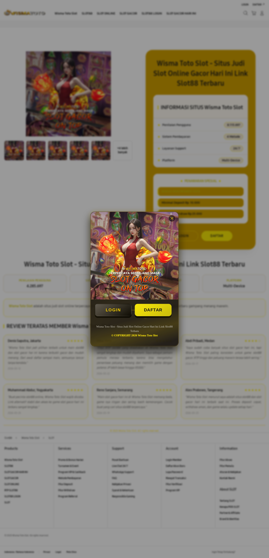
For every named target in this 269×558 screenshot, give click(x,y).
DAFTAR (153, 310)
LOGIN (113, 310)
